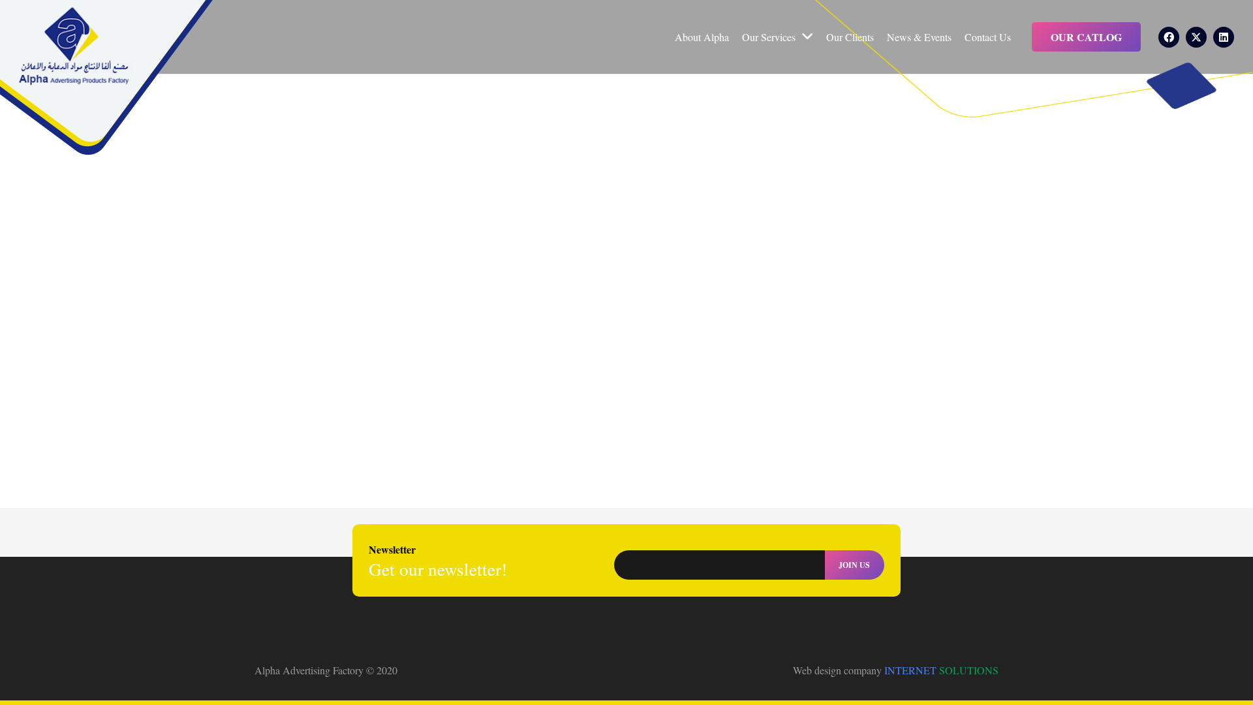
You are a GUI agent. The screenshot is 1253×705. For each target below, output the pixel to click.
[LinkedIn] (1223, 37)
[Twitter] (1196, 37)
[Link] (74, 47)
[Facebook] (1168, 37)
